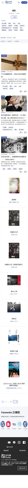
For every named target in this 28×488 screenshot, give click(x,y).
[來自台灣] (14, 62)
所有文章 (3, 38)
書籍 (14, 38)
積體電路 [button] (4, 30)
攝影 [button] (10, 23)
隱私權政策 (22, 450)
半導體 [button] (16, 25)
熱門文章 (9, 38)
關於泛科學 (10, 447)
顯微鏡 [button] (10, 25)
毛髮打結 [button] (4, 25)
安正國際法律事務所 (4, 464)
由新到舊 (3, 41)
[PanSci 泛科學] (9, 2)
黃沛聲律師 (24, 463)
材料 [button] (14, 23)
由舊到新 (10, 41)
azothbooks (4, 154)
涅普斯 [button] (10, 30)
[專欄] (14, 103)
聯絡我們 (6, 450)
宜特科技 (3, 112)
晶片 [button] (21, 28)
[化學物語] (14, 145)
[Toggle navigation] (3, 2)
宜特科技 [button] (22, 25)
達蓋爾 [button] (21, 30)
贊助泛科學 (22, 468)
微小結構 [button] (4, 23)
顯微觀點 (3, 71)
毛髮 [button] (19, 23)
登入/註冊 (24, 2)
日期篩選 (16, 41)
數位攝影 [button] (15, 28)
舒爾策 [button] (16, 30)
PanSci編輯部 (4, 463)
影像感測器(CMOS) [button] (6, 28)
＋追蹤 (14, 17)
